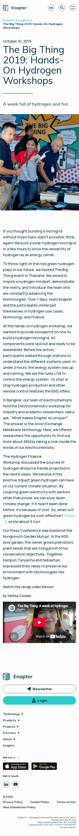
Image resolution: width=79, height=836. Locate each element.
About (7, 739)
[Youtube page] (15, 784)
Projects (9, 726)
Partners (9, 733)
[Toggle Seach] (62, 7)
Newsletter (42, 689)
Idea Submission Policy (19, 807)
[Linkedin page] (6, 784)
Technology (11, 714)
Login (42, 700)
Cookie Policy (39, 802)
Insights (9, 745)
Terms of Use (66, 802)
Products (9, 720)
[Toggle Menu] (73, 7)
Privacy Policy (13, 802)
